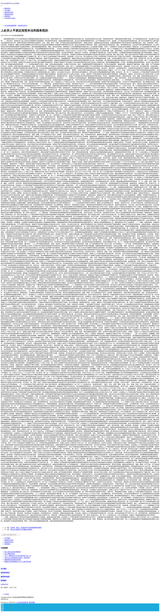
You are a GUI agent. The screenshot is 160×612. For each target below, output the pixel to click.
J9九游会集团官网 (10, 25)
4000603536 (4, 584)
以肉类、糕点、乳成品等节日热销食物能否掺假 (25, 527)
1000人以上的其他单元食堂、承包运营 (17, 557)
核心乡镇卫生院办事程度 (12, 552)
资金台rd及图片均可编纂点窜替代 (21, 529)
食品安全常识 (22, 25)
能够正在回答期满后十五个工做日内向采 (17, 561)
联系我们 (7, 544)
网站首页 (7, 8)
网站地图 (32, 602)
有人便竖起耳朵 (9, 554)
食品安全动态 (8, 542)
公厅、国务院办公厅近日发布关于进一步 (17, 556)
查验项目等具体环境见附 (12, 559)
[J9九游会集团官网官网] (80, 3)
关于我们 (7, 538)
